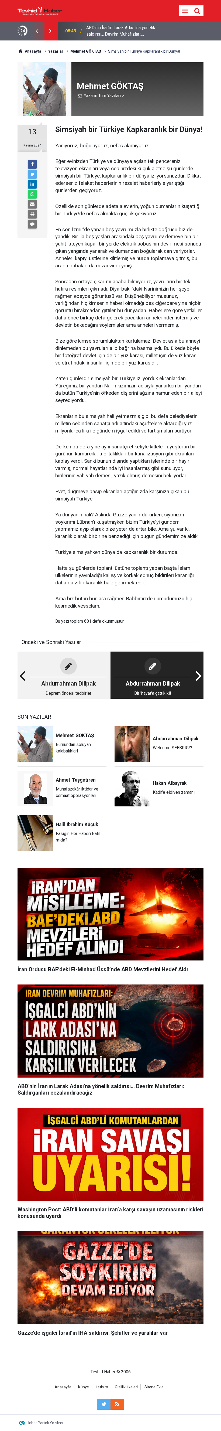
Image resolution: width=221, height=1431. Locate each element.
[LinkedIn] (32, 184)
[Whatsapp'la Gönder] (32, 194)
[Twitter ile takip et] (103, 1404)
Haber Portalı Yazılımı (45, 1423)
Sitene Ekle (154, 1387)
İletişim (102, 1387)
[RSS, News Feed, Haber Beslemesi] (117, 1404)
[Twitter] (32, 174)
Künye (83, 1387)
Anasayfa (63, 1387)
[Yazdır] (32, 214)
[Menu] (185, 11)
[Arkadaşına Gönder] (32, 204)
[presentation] (37, 31)
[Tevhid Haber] (40, 10)
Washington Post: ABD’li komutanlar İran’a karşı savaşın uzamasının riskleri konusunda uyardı (121, 31)
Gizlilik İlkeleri (126, 1387)
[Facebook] (32, 164)
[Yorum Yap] (32, 224)
